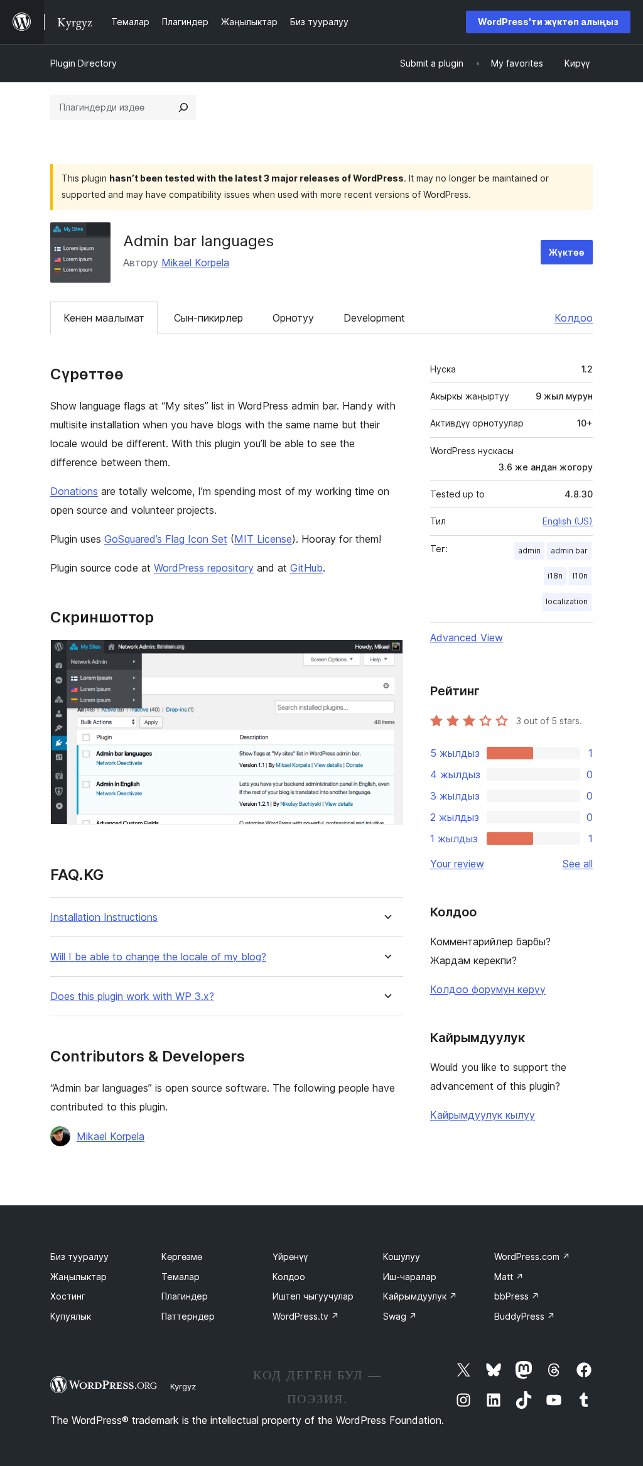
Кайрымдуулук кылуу (482, 1115)
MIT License (263, 539)
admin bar (569, 550)
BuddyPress (524, 1316)
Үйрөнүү (290, 1256)
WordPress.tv (306, 1316)
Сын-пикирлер (208, 318)
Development (374, 318)
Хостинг (67, 1296)
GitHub (306, 568)
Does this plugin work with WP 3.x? (132, 996)
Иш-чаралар (409, 1276)
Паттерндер (188, 1316)
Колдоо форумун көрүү (488, 989)
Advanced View (466, 637)
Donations (74, 491)
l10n (580, 575)
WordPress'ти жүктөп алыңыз (548, 21)
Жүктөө (567, 252)
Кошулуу (401, 1256)
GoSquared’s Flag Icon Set (165, 539)
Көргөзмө (181, 1256)
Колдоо (573, 318)
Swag (400, 1316)
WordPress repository (204, 568)
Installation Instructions (104, 917)
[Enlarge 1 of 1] (386, 656)
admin (529, 550)
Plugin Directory (83, 63)
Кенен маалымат (103, 318)
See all (578, 863)
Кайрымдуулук (420, 1296)
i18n (555, 575)
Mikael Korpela (195, 262)
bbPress (516, 1296)
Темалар (180, 1276)
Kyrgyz (183, 1386)
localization (567, 601)
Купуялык (70, 1316)
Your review (457, 863)
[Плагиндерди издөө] (183, 107)
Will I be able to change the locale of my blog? (158, 957)
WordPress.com (532, 1256)
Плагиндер (184, 1296)
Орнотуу (293, 318)
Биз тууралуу (79, 1256)
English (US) (568, 521)
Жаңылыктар (78, 1276)
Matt (509, 1276)
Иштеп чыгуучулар (313, 1296)
